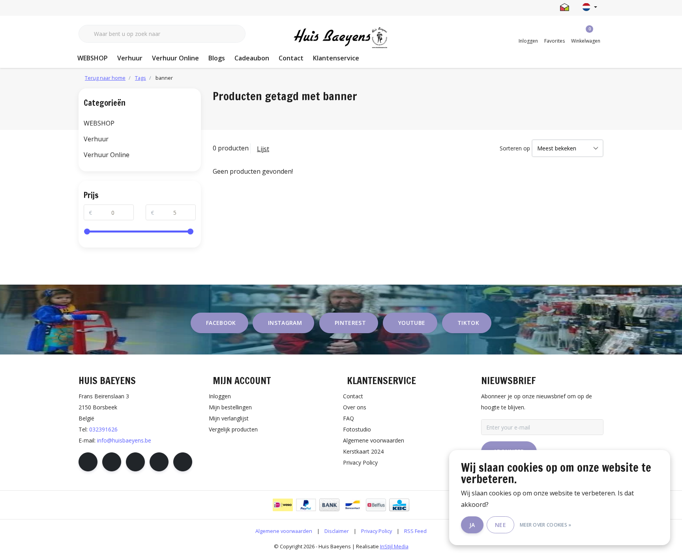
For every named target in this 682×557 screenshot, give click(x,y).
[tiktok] (182, 461)
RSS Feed (415, 530)
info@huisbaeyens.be (124, 440)
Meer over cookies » (545, 524)
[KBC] (399, 505)
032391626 (103, 429)
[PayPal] (306, 505)
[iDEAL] (283, 505)
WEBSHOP (92, 58)
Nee (500, 525)
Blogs (216, 58)
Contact (291, 58)
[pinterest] (135, 461)
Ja (472, 525)
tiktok (468, 322)
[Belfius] (376, 505)
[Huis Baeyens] (341, 38)
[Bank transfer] (329, 505)
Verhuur (129, 58)
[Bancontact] (353, 505)
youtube (411, 322)
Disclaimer (336, 530)
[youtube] (159, 461)
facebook (221, 322)
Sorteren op (515, 148)
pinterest (350, 322)
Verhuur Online (175, 58)
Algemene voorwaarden (283, 530)
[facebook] (88, 461)
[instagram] (111, 461)
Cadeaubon (251, 58)
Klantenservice (336, 58)
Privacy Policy (376, 530)
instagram (285, 322)
